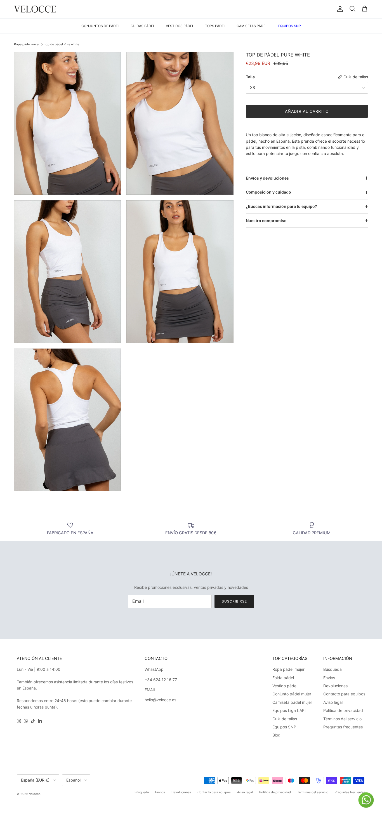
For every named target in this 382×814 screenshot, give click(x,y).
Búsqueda (332, 669)
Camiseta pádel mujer (292, 702)
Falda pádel (283, 677)
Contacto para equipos (344, 693)
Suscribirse (234, 601)
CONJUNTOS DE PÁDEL (100, 26)
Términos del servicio (342, 718)
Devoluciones (335, 685)
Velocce (34, 794)
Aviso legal (333, 702)
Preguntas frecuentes (343, 726)
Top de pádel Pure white (61, 44)
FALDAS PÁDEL (143, 26)
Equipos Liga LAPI (289, 710)
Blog (276, 735)
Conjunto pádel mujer (291, 693)
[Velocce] (35, 9)
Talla (250, 76)
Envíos (329, 677)
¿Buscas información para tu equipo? (281, 206)
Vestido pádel (284, 685)
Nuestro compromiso (266, 220)
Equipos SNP (284, 726)
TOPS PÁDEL (215, 26)
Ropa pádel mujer (26, 44)
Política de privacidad (343, 710)
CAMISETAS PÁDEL (252, 26)
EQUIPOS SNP (289, 26)
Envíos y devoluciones (267, 178)
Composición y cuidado (268, 192)
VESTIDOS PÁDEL (180, 26)
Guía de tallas (284, 718)
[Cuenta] (338, 9)
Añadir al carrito (307, 111)
